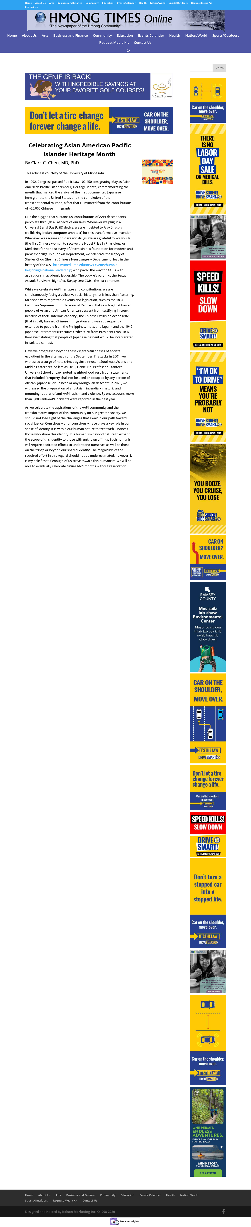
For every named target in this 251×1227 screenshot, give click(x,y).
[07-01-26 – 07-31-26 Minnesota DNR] (208, 1175)
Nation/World (157, 3)
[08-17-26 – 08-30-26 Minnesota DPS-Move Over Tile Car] (208, 121)
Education (108, 3)
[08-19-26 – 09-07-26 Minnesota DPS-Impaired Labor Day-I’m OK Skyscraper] (208, 440)
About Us (40, 3)
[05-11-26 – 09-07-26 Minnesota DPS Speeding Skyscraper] (208, 349)
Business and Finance (69, 3)
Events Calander (126, 3)
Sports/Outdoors (178, 3)
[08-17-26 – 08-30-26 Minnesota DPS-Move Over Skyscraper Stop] (208, 947)
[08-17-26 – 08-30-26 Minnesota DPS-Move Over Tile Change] (208, 809)
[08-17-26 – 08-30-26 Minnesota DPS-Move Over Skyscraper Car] (208, 1084)
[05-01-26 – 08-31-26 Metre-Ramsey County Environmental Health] (208, 670)
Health (143, 3)
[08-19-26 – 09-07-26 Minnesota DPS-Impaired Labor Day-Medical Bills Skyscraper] (208, 213)
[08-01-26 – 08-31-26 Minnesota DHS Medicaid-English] (208, 258)
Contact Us (31, 7)
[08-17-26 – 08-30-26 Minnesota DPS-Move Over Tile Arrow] (208, 579)
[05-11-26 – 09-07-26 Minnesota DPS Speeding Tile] (208, 855)
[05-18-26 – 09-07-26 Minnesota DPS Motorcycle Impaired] (208, 532)
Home (28, 3)
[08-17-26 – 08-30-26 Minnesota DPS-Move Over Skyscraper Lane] (208, 762)
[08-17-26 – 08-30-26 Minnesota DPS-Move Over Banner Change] (99, 131)
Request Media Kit (201, 3)
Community (92, 3)
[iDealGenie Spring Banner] (99, 97)
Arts (51, 3)
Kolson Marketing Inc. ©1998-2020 (88, 1212)
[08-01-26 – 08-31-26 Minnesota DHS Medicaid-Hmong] (208, 992)
